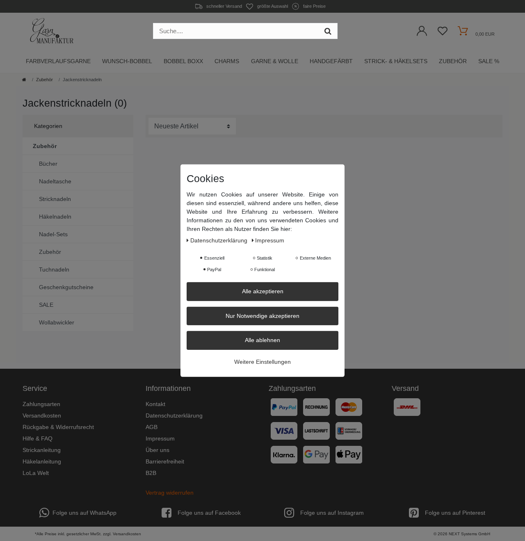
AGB (152, 427)
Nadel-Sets (53, 234)
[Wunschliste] (442, 33)
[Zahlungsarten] (324, 434)
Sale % (488, 61)
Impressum (160, 438)
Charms (227, 61)
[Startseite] (24, 79)
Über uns (157, 450)
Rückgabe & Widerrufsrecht (58, 427)
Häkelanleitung (42, 461)
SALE (46, 304)
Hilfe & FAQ (37, 438)
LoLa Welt (36, 473)
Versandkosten (42, 415)
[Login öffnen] (422, 33)
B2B (151, 473)
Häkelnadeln (55, 216)
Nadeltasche (55, 181)
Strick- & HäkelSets (395, 61)
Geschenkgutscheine (66, 287)
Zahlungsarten (41, 404)
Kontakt (155, 404)
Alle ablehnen (262, 339)
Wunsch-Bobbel (127, 61)
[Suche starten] (328, 31)
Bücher (48, 163)
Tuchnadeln (54, 269)
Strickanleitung (42, 450)
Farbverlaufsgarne (58, 61)
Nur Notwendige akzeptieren (262, 315)
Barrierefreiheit (165, 461)
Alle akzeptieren (262, 291)
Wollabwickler (56, 322)
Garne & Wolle (274, 61)
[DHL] (407, 407)
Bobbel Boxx (183, 61)
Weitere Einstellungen (262, 361)
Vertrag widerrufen (170, 492)
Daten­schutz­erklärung (219, 240)
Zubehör (453, 61)
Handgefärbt (331, 61)
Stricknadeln (55, 199)
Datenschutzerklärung (174, 415)
